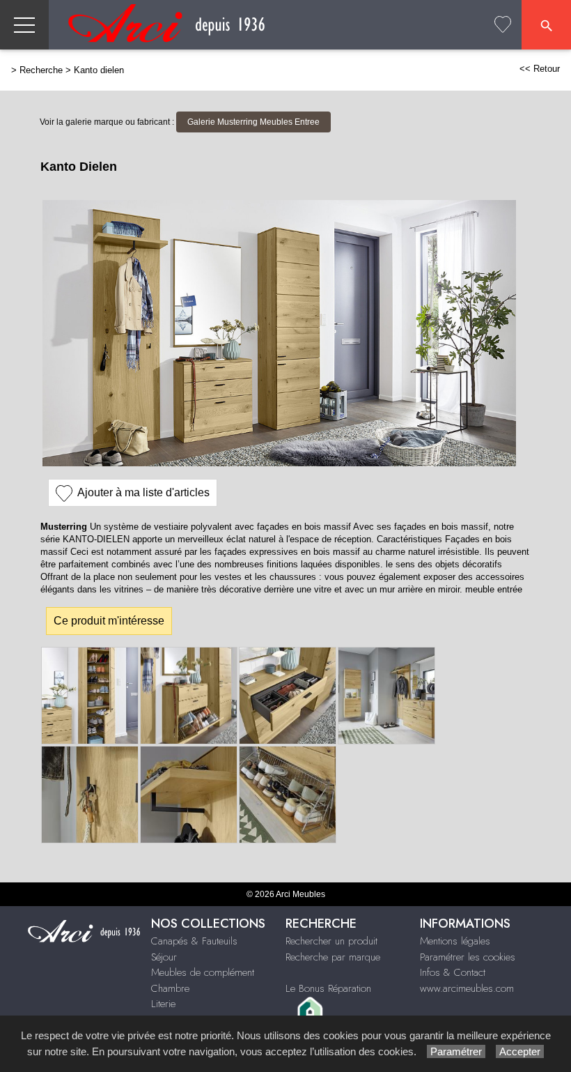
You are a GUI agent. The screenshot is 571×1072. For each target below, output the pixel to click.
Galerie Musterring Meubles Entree (253, 122)
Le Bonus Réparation (328, 988)
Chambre (170, 988)
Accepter (519, 1051)
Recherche (41, 70)
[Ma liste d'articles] (503, 24)
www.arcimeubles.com (467, 988)
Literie (163, 1003)
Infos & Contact (452, 972)
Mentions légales (455, 941)
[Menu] (24, 24)
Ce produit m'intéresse (109, 621)
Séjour (164, 957)
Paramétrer (456, 1051)
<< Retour (539, 68)
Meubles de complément (202, 972)
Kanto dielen (99, 70)
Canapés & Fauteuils (194, 941)
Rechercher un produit (331, 941)
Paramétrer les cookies (467, 957)
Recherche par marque (333, 957)
